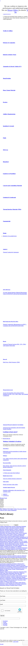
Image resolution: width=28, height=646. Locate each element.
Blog (1, 509)
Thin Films (15, 545)
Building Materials (9, 529)
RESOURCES (6, 438)
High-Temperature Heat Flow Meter (14, 573)
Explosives (21, 531)
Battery (7, 527)
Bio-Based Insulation (15, 527)
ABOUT (5, 494)
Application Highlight (21, 526)
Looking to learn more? (10, 432)
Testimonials (8, 578)
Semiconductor (3, 541)
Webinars (5, 509)
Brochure (2, 529)
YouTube (5, 625)
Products (2, 571)
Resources (2, 578)
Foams (11, 534)
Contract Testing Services (17, 575)
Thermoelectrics (8, 545)
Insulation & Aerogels (5, 567)
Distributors (14, 510)
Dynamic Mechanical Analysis (12, 530)
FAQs (14, 581)
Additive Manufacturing (5, 526)
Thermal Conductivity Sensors (18, 577)
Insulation (9, 535)
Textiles (25, 541)
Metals (17, 535)
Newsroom (20, 509)
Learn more (15, 641)
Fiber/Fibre (2, 533)
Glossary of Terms (8, 581)
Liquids (14, 535)
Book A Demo (18, 585)
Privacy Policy (13, 10)
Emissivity (8, 531)
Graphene (19, 534)
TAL (22, 541)
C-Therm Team (8, 582)
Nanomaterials (22, 537)
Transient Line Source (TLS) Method (12, 546)
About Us (2, 582)
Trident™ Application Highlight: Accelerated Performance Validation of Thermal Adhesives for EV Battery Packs (13, 548)
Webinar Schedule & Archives (12, 441)
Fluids (26, 566)
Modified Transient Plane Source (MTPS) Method (12, 536)
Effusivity (22, 530)
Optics (5, 538)
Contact (7, 583)
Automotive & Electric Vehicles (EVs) (15, 563)
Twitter (4, 622)
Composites (21, 529)
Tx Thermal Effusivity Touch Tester (12, 574)
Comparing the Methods (17, 578)
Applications (3, 563)
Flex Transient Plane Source (12, 533)
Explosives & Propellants (6, 566)
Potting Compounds (13, 539)
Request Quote (3, 498)
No (15, 12)
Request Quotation (10, 585)
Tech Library (10, 509)
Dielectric (2, 530)
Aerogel (13, 526)
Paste (9, 538)
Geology (15, 534)
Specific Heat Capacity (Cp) (14, 541)
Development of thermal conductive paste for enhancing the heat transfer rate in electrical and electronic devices (13, 556)
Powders (20, 539)
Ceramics (16, 529)
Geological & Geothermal (18, 566)
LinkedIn (5, 623)
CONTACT (6, 495)
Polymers (6, 539)
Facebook (5, 621)
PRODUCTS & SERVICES (10, 236)
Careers (9, 510)
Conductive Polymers (20, 565)
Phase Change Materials (16, 538)
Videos (15, 509)
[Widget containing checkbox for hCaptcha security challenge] (11, 610)
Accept (1, 644)
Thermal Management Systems (12, 543)
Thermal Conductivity (14, 542)
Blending (22, 527)
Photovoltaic (25, 538)
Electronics (2, 531)
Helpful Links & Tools (11, 579)
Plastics (2, 539)
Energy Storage (14, 531)
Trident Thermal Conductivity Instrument (14, 571)
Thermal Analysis (4, 542)
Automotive (3, 527)
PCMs (5, 569)
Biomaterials (3, 565)
